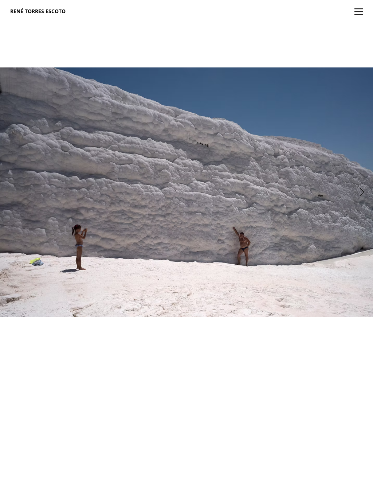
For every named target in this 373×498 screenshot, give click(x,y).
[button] (358, 11)
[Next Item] (362, 192)
